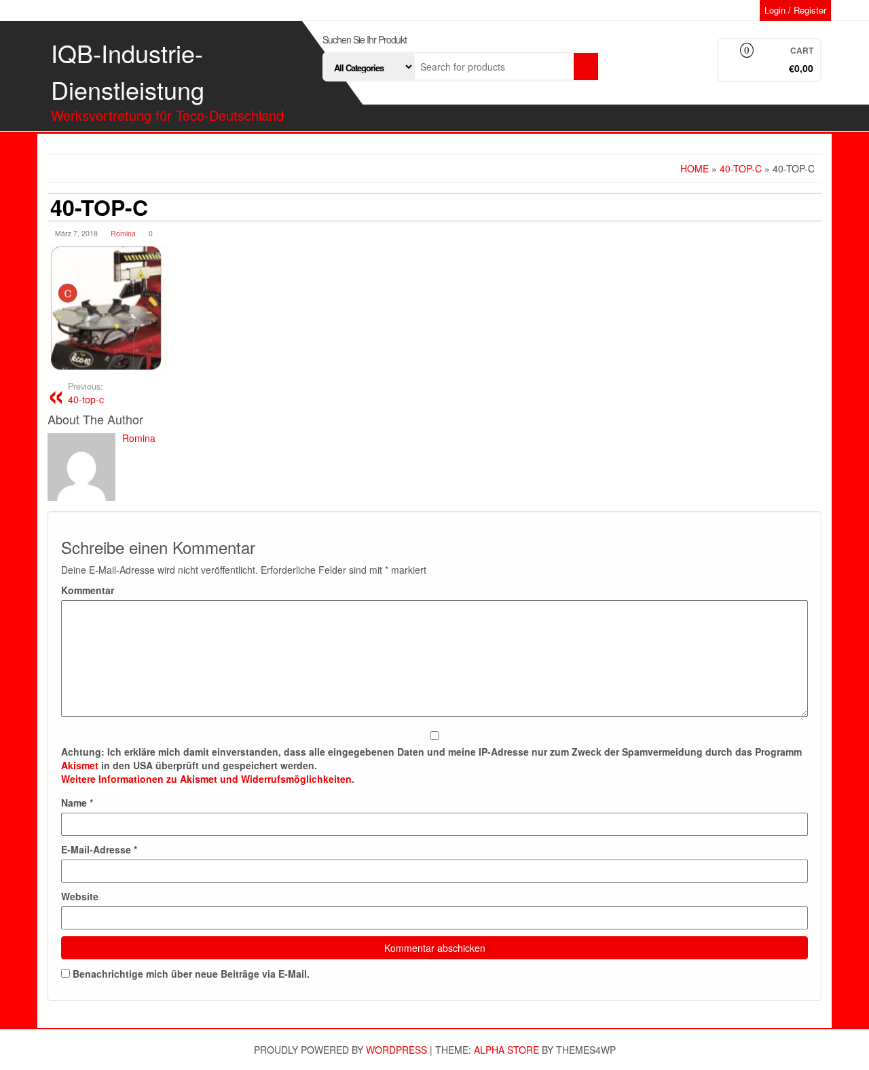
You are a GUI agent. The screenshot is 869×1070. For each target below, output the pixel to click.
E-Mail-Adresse (99, 849)
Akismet (79, 765)
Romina (123, 233)
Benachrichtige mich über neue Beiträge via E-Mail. (191, 973)
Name (77, 802)
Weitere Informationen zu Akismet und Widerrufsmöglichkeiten (206, 779)
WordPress (396, 1049)
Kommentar (87, 590)
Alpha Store (506, 1049)
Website (79, 896)
